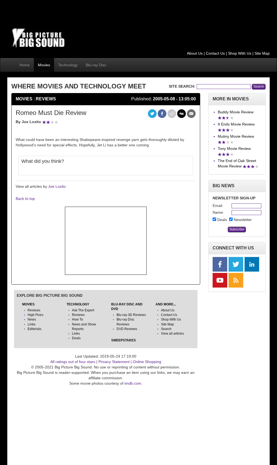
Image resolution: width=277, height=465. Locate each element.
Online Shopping (147, 362)
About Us (195, 53)
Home (24, 65)
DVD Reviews (127, 329)
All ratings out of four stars (72, 362)
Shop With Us (239, 53)
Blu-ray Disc (96, 65)
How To (77, 319)
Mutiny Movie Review (236, 136)
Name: (218, 212)
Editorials (34, 329)
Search (166, 329)
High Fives (35, 315)
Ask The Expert (83, 310)
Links (31, 324)
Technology (68, 65)
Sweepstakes (123, 340)
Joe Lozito (57, 186)
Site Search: (182, 86)
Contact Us (215, 53)
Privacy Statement (114, 362)
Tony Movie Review (234, 148)
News (32, 319)
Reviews (46, 99)
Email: (218, 205)
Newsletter (243, 219)
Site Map (262, 53)
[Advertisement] (109, 12)
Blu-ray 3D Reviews (131, 315)
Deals (76, 338)
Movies (44, 65)
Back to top (25, 198)
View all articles (172, 333)
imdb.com (132, 383)
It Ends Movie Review (236, 124)
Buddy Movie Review (235, 112)
